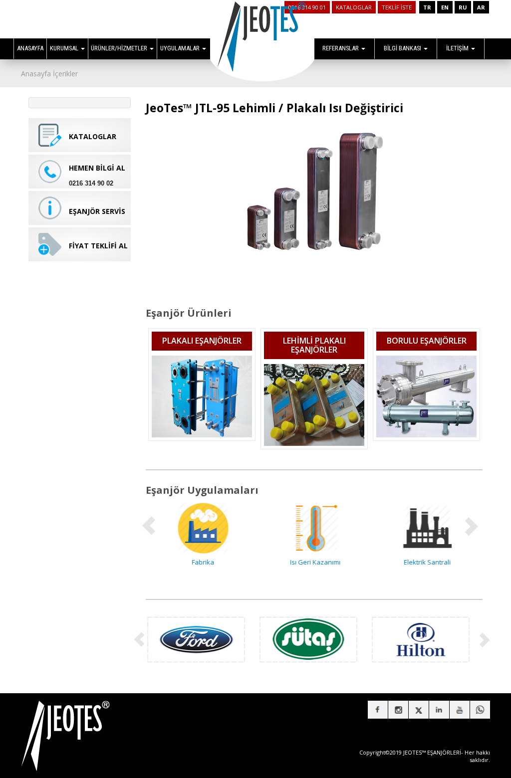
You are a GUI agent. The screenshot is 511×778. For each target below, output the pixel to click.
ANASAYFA (30, 48)
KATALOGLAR (354, 7)
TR (427, 7)
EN (445, 7)
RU (463, 7)
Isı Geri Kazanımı (314, 562)
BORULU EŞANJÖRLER (427, 340)
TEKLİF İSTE (397, 7)
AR (481, 7)
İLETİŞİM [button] (458, 48)
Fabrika (202, 562)
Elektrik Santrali (426, 562)
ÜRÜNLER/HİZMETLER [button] (120, 48)
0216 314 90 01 (307, 7)
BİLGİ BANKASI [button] (403, 48)
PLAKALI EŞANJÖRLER (202, 340)
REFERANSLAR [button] (341, 48)
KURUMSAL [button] (65, 48)
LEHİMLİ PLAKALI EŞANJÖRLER (314, 345)
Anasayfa (36, 73)
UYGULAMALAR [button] (180, 48)
